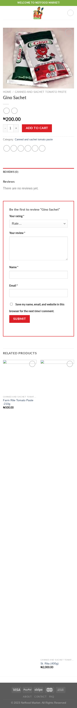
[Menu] (5, 13)
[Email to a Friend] (28, 148)
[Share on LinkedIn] (42, 148)
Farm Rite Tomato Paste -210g (18, 402)
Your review (17, 233)
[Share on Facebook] (13, 148)
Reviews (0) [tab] (10, 172)
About (27, 696)
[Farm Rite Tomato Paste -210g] (20, 376)
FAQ (51, 696)
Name (13, 267)
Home (7, 91)
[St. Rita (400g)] (57, 508)
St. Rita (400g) (49, 663)
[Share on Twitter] (21, 148)
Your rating (16, 216)
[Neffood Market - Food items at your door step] (38, 13)
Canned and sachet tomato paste (41, 91)
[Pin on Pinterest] (35, 148)
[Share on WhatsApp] (6, 148)
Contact (40, 696)
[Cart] (70, 13)
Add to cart (37, 128)
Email (13, 285)
